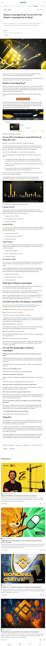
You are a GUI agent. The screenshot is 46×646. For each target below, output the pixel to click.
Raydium (29, 298)
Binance (38, 88)
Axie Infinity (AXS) (7, 262)
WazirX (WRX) (6, 244)
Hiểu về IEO (32, 152)
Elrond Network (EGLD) (8, 227)
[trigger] (44, 2)
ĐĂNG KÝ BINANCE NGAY (23, 99)
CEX (29, 244)
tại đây (5, 366)
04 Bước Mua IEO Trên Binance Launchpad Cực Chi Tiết (21, 309)
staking (29, 319)
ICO (33, 147)
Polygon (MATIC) (7, 210)
